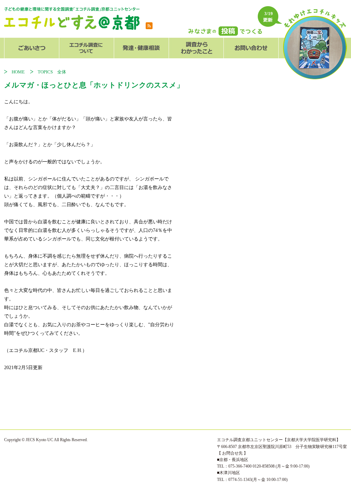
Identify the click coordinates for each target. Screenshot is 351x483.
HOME (20, 71)
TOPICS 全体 (52, 71)
